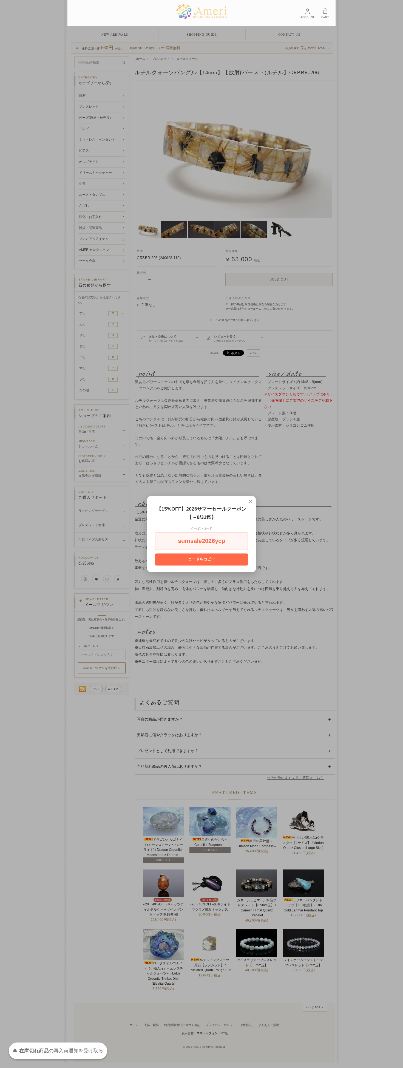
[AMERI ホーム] (201, 11)
